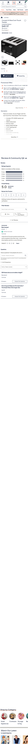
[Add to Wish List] (25, 21)
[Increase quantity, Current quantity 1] (7, 71)
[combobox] (12, 6)
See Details (12, 94)
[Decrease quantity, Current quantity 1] (2, 71)
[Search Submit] (25, 6)
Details (22, 89)
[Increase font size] (24, 107)
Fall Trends (20, 9)
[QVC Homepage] (1, 18)
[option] (14, 13)
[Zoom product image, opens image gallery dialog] (2, 57)
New (14, 9)
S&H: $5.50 (4, 28)
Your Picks (8, 9)
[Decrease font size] (26, 107)
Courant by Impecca (6, 24)
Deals (2, 9)
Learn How (9, 103)
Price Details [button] (5, 30)
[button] (3, 3)
